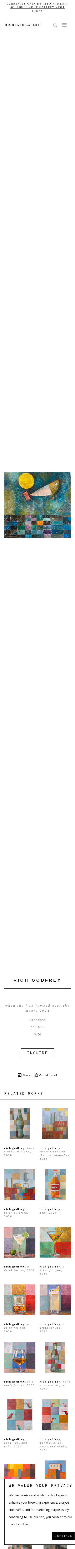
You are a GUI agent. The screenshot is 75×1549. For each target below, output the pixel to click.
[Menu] (64, 25)
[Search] (55, 25)
